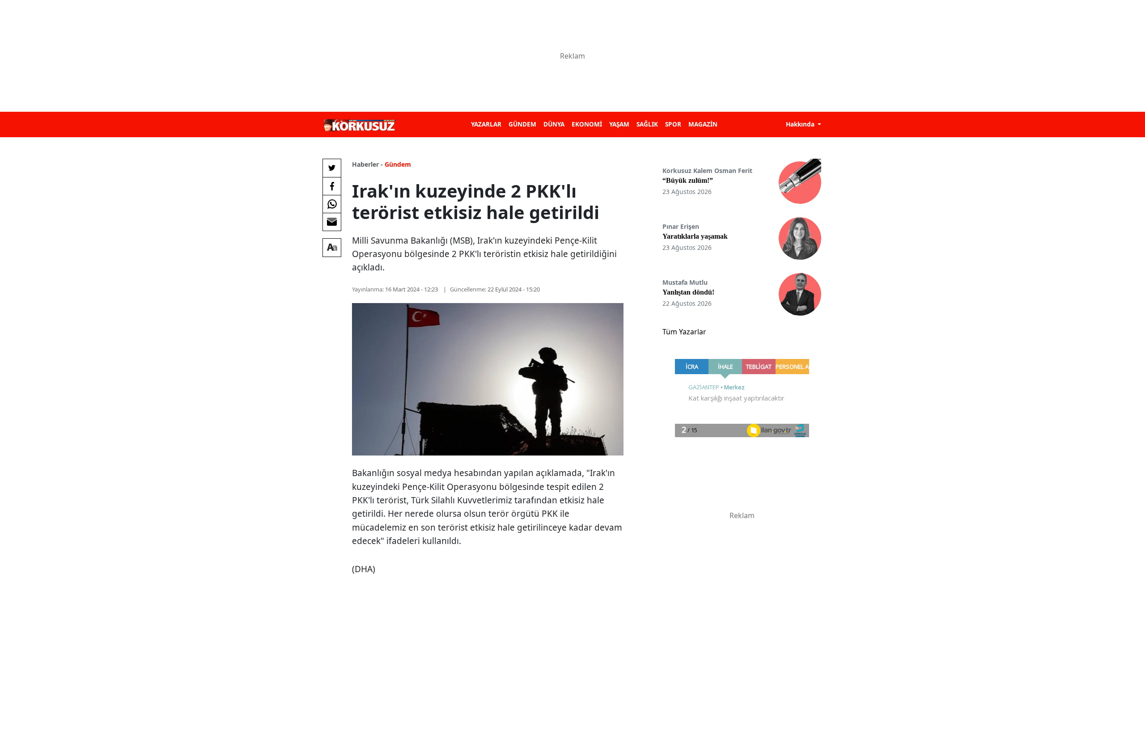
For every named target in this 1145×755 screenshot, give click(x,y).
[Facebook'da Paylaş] (332, 186)
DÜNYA (553, 124)
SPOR (673, 124)
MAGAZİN (702, 124)
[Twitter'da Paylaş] (332, 168)
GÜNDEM (522, 124)
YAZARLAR (486, 124)
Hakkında (801, 124)
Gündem (398, 164)
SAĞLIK (647, 124)
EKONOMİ (587, 124)
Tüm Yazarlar (684, 332)
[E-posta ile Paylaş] (332, 222)
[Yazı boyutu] (332, 248)
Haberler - (367, 164)
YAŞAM (619, 124)
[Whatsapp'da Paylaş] (332, 204)
